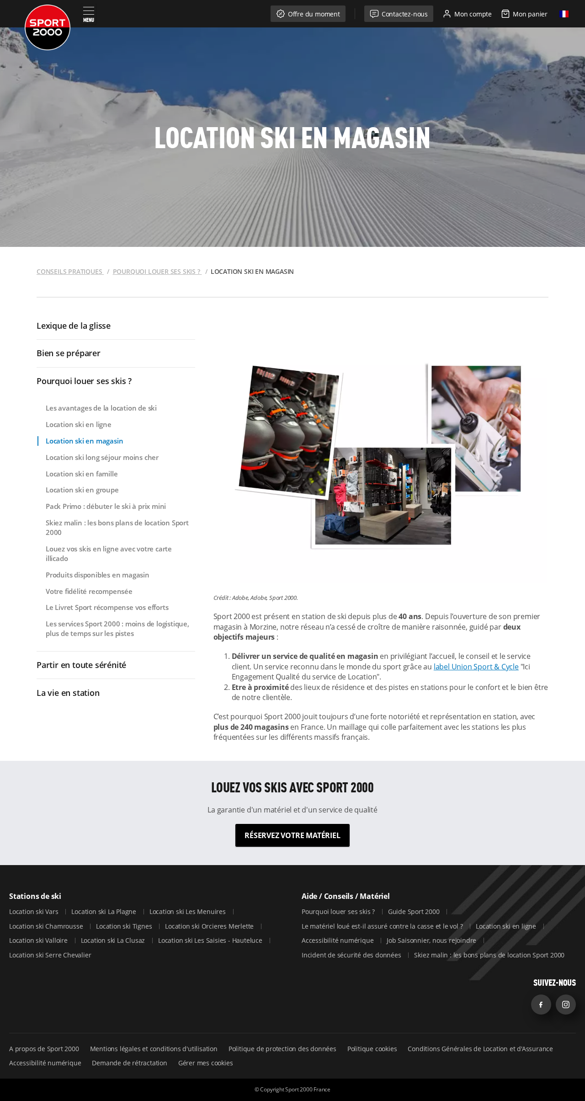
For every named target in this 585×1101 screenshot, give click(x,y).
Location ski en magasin (84, 440)
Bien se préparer (69, 352)
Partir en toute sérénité (81, 664)
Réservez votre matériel (292, 835)
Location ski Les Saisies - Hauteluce (211, 940)
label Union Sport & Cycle (476, 667)
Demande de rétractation (129, 1062)
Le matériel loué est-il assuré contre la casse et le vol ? (383, 926)
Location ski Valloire (39, 940)
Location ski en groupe (82, 489)
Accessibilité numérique (338, 940)
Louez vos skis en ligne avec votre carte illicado (109, 553)
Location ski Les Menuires (188, 911)
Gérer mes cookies (205, 1062)
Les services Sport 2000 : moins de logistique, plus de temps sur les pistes (117, 628)
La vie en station (68, 692)
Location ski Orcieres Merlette (210, 926)
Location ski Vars (34, 911)
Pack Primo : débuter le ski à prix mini (106, 506)
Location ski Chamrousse (47, 926)
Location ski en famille (81, 473)
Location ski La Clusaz (114, 940)
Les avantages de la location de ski (101, 407)
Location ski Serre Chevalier (50, 955)
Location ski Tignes (125, 926)
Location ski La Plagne (104, 911)
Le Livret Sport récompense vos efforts (107, 607)
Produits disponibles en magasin (97, 574)
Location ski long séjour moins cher (102, 457)
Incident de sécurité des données (352, 955)
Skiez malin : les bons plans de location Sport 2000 (117, 527)
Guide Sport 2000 (414, 911)
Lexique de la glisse (74, 325)
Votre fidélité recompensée (89, 591)
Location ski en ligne (79, 424)
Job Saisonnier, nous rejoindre (432, 940)
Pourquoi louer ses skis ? (84, 380)
